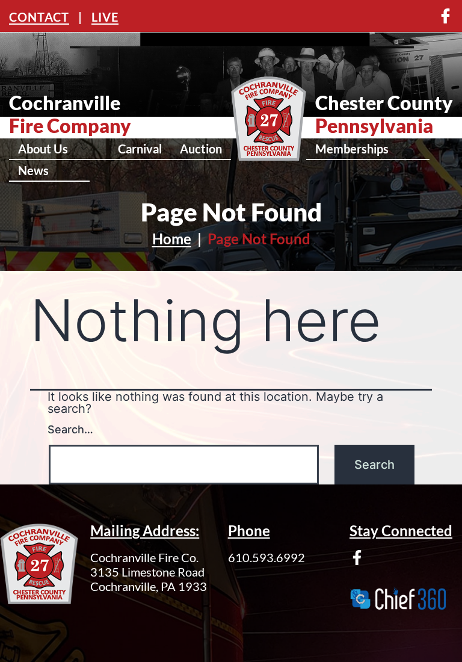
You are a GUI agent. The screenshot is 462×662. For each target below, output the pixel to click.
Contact (39, 17)
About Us (43, 148)
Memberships (352, 148)
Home (171, 238)
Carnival (140, 148)
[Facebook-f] (357, 557)
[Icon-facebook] (445, 15)
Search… (70, 429)
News (33, 170)
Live (105, 17)
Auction (201, 148)
